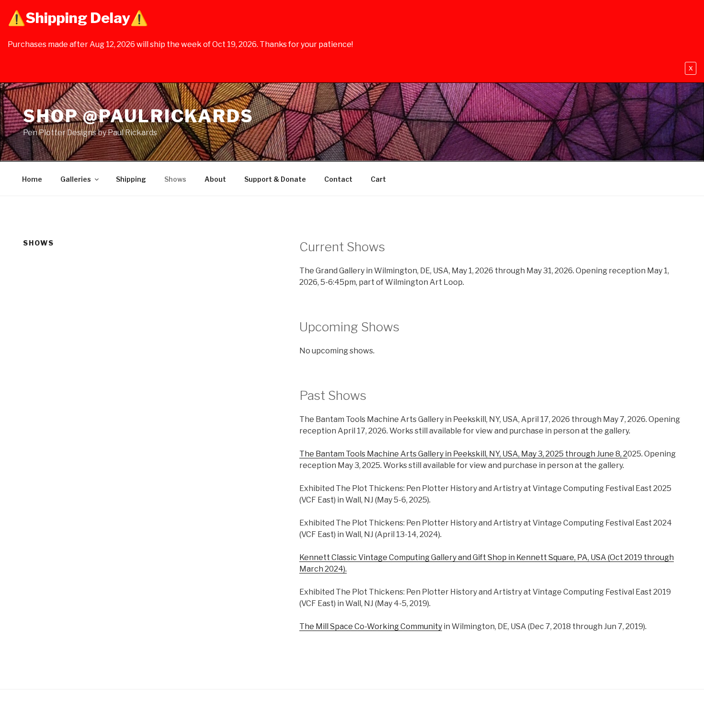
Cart (378, 179)
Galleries (75, 179)
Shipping (131, 179)
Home (32, 179)
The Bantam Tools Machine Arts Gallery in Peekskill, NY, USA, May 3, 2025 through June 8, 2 (463, 453)
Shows (175, 179)
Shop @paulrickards (138, 116)
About (215, 179)
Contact (338, 179)
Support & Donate (275, 179)
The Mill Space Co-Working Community (370, 626)
